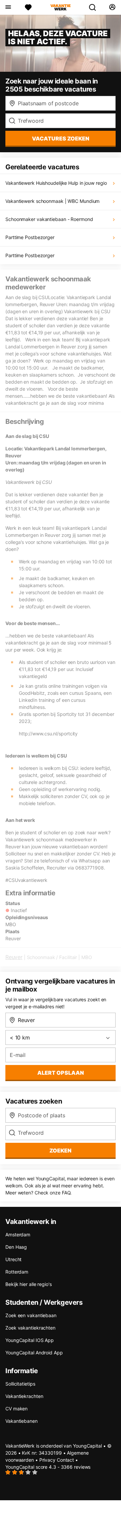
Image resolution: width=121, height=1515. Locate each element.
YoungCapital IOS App (29, 1340)
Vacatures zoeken (60, 138)
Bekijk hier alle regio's (28, 1284)
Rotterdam (16, 1272)
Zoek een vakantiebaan (30, 1315)
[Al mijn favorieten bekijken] (28, 7)
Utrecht (13, 1259)
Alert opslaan (60, 1072)
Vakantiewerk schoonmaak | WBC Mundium (52, 201)
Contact (65, 1460)
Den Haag (16, 1247)
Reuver (14, 957)
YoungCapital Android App (34, 1352)
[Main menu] (7, 7)
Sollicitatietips (20, 1384)
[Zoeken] (95, 7)
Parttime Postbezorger (29, 237)
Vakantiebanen (21, 1421)
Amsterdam (17, 1234)
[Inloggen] (112, 7)
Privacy (47, 1460)
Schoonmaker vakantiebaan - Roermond (49, 219)
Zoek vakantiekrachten (30, 1328)
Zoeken (60, 1150)
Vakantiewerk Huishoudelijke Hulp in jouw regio (56, 183)
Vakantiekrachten (24, 1396)
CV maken (16, 1408)
